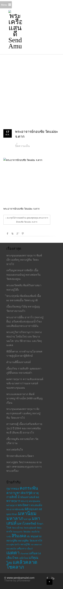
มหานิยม (27, 512)
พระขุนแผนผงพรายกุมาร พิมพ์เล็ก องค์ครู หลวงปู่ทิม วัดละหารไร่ (24, 259)
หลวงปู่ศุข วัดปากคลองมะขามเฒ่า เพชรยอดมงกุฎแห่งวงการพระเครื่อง (24, 466)
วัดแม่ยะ (27, 531)
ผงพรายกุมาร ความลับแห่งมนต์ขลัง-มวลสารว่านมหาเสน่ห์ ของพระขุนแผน (24, 383)
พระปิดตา (24, 505)
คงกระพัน (29, 488)
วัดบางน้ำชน (17, 527)
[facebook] (47, 578)
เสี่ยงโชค (12, 557)
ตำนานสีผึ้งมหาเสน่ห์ (18, 362)
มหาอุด (27, 519)
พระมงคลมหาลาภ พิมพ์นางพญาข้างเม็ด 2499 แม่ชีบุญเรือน (24, 398)
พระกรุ (24, 501)
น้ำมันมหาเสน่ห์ (26, 497)
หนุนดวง (36, 536)
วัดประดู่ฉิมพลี (30, 527)
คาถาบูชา (13, 492)
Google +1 (17, 233)
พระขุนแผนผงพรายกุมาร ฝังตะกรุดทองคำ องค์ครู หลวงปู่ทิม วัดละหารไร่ (23, 413)
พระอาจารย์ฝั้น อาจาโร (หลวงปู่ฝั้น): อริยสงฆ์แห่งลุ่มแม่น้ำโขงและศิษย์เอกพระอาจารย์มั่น (24, 321)
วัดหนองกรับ (18, 531)
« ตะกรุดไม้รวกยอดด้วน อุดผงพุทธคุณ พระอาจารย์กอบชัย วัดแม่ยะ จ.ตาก (26, 219)
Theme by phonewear (17, 580)
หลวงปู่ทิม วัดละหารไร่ (30, 540)
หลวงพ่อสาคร (36, 544)
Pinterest (22, 233)
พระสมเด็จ (36, 505)
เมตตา (13, 552)
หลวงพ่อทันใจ (14, 449)
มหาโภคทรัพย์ (26, 523)
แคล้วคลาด (25, 561)
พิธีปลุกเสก (31, 509)
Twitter (12, 233)
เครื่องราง (21, 548)
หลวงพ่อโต (11, 548)
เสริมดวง (35, 553)
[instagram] (52, 578)
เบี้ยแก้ (30, 548)
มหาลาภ (14, 518)
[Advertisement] (31, 87)
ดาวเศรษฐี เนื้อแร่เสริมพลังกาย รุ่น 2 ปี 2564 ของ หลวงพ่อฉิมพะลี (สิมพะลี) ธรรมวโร (24, 428)
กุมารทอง (12, 488)
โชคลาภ (15, 566)
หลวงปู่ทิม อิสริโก (13, 544)
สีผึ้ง (28, 536)
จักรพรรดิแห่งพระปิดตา (20, 456)
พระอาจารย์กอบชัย (15, 509)
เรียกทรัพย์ (24, 553)
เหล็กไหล (23, 558)
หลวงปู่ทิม (11, 540)
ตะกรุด (27, 492)
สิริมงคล (19, 535)
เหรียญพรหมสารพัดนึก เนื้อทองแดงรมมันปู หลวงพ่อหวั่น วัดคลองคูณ (23, 274)
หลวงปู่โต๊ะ (25, 544)
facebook (7, 233)
